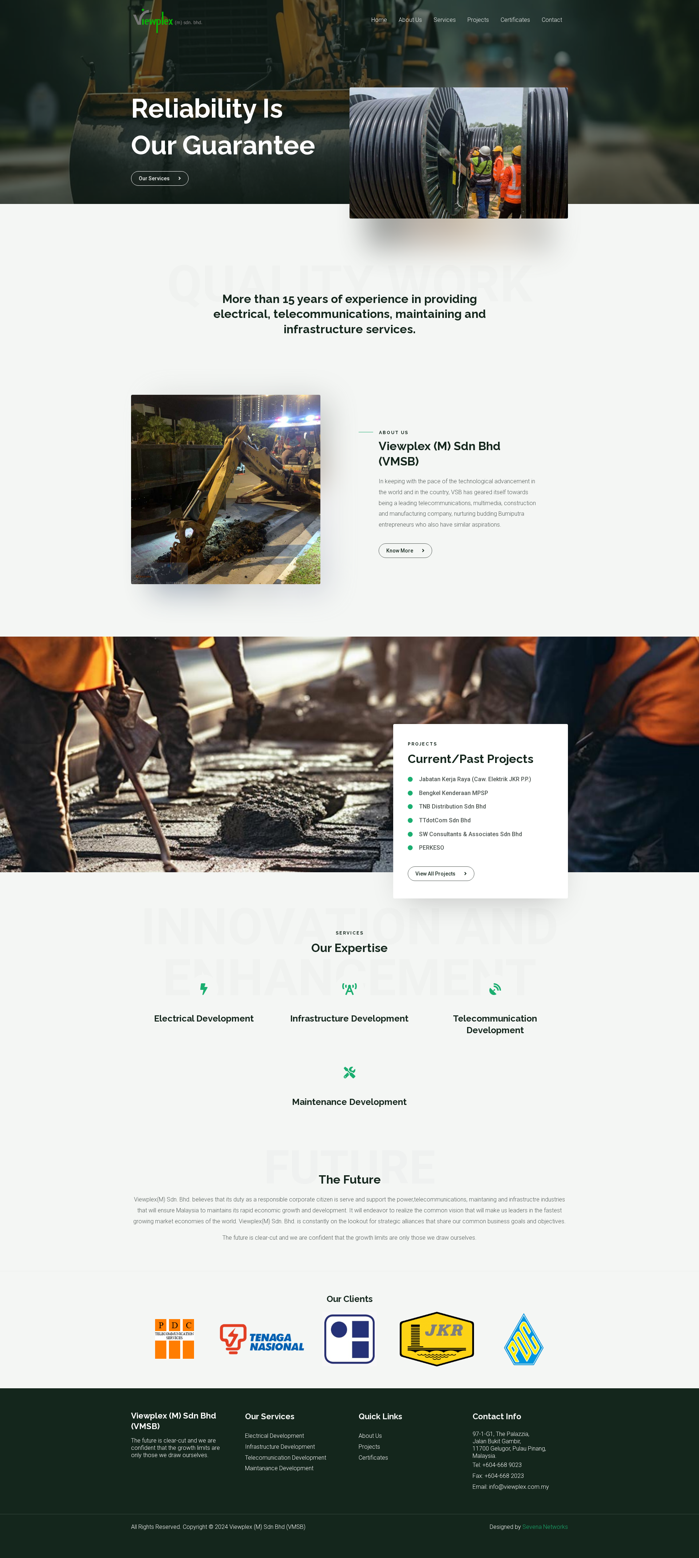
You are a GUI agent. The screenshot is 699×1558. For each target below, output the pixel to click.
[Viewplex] (167, 19)
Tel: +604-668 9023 (497, 1464)
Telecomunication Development (285, 1457)
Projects (478, 19)
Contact (552, 19)
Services (445, 19)
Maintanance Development (279, 1468)
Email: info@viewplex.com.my (511, 1486)
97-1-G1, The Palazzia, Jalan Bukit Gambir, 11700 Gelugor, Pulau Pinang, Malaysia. (509, 1445)
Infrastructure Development (349, 1018)
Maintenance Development (349, 1102)
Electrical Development (204, 1018)
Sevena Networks (545, 1526)
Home (379, 19)
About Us (410, 19)
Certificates (515, 19)
